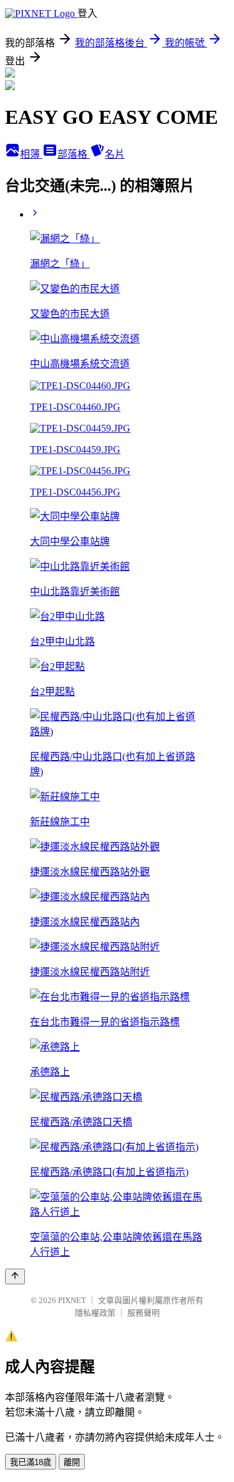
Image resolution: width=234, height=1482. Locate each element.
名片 (115, 154)
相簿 (31, 154)
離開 (72, 1462)
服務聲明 (143, 1312)
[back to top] (15, 1276)
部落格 (73, 154)
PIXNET (72, 1300)
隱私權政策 (95, 1312)
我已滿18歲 (30, 1462)
